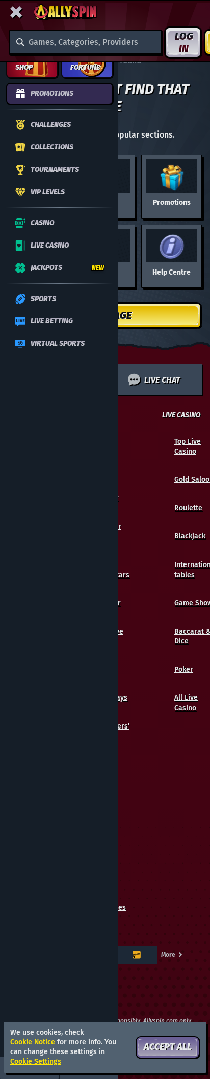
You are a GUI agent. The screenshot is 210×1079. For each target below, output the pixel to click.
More (168, 954)
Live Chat (162, 380)
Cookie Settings (35, 1062)
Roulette (188, 508)
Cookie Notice (32, 1042)
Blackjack (189, 536)
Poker (183, 669)
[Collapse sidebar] (16, 12)
